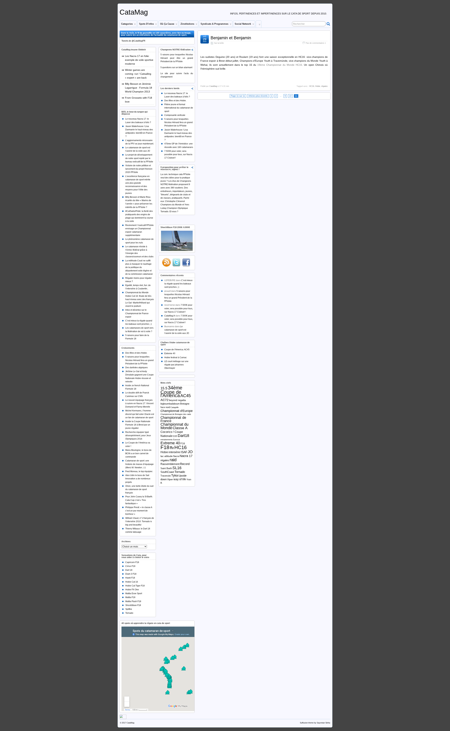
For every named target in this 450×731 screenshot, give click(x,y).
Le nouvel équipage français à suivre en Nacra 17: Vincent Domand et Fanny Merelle (139, 403)
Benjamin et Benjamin (231, 37)
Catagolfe (175, 407)
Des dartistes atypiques (136, 367)
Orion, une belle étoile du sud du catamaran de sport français (139, 489)
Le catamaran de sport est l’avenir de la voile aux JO (176, 329)
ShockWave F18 (133, 605)
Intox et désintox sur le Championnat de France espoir (137, 313)
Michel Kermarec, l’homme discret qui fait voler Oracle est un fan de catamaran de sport (139, 414)
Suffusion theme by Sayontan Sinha (315, 723)
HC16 (311, 86)
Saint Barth (166, 468)
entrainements (166, 439)
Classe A (180, 428)
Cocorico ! (167, 432)
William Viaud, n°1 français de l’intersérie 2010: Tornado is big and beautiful (139, 521)
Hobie (317, 86)
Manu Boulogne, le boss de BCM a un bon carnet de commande (138, 453)
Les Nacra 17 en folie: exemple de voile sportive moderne (139, 60)
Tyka (174, 475)
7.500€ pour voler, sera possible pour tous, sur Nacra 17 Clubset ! (178, 154)
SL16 (176, 468)
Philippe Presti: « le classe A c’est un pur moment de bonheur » (138, 510)
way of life (179, 479)
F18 (164, 447)
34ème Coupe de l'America (171, 391)
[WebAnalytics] (123, 718)
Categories (127, 24)
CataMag (134, 12)
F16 (183, 443)
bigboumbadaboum (170, 403)
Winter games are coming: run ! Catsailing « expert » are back (138, 74)
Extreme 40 (169, 353)
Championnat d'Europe (176, 411)
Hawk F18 (130, 578)
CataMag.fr (169, 316)
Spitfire (128, 609)
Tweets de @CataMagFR (133, 41)
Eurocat (176, 439)
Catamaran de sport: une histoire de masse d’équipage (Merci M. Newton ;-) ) (139, 464)
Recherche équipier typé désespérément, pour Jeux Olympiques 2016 (138, 435)
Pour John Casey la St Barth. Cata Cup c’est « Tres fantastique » (139, 500)
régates (324, 86)
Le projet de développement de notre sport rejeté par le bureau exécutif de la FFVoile (139, 158)
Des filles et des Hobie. (136, 353)
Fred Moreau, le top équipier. (139, 471)
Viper (170, 479)
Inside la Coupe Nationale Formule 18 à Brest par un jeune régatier (137, 424)
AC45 (185, 395)
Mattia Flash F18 (133, 601)
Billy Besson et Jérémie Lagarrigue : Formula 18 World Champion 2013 (138, 87)
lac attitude (166, 456)
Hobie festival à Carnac (175, 357)
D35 (175, 436)
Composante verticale (174, 115)
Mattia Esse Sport (133, 593)
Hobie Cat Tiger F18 (135, 585)
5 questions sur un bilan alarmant (176, 67)
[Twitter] (176, 262)
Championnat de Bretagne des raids (175, 414)
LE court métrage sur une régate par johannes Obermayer (176, 364)
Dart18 (183, 435)
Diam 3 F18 (130, 574)
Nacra (176, 456)
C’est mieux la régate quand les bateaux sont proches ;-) (178, 283)
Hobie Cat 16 (131, 582)
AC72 (164, 400)
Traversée (165, 475)
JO (190, 452)
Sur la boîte (219, 43)
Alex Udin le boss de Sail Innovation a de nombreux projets (137, 478)
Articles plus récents (258, 96)
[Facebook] (186, 262)
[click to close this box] (192, 49)
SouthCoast (167, 472)
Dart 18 (128, 570)
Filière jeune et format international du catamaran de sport (178, 107)
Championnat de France (173, 419)
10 (290, 96)
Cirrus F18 (130, 566)
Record (184, 464)
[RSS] (166, 262)
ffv (172, 448)
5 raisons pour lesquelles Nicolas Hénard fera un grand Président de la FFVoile (139, 360)
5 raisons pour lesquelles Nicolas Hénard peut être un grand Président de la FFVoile (176, 58)
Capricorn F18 (132, 562)
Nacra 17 (186, 456)
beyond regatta (177, 400)
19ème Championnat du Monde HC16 (279, 64)
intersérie (174, 452)
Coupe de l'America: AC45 (176, 349)
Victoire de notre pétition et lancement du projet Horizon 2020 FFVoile (138, 168)
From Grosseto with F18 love (138, 99)
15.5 (163, 388)
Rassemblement (169, 463)
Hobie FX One (132, 589)
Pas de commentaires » (316, 43)
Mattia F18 (130, 597)
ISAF (184, 452)
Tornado (129, 613)
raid (173, 459)
